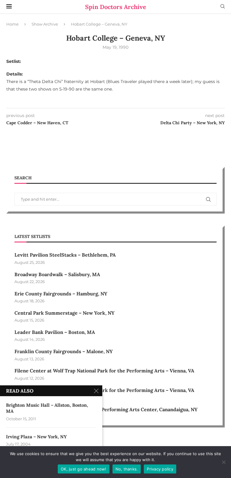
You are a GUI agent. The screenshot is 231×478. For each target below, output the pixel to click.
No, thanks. (127, 469)
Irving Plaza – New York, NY (36, 436)
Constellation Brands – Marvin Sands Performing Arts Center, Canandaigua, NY (106, 409)
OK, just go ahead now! (83, 469)
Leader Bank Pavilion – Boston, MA (54, 332)
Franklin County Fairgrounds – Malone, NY (63, 351)
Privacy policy (160, 469)
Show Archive (45, 24)
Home (12, 24)
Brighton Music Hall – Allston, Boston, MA (47, 408)
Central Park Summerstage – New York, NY (64, 313)
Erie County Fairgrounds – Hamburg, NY (60, 294)
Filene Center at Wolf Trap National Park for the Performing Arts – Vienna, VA (104, 371)
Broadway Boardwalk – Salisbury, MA (57, 274)
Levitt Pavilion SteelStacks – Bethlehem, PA (65, 255)
